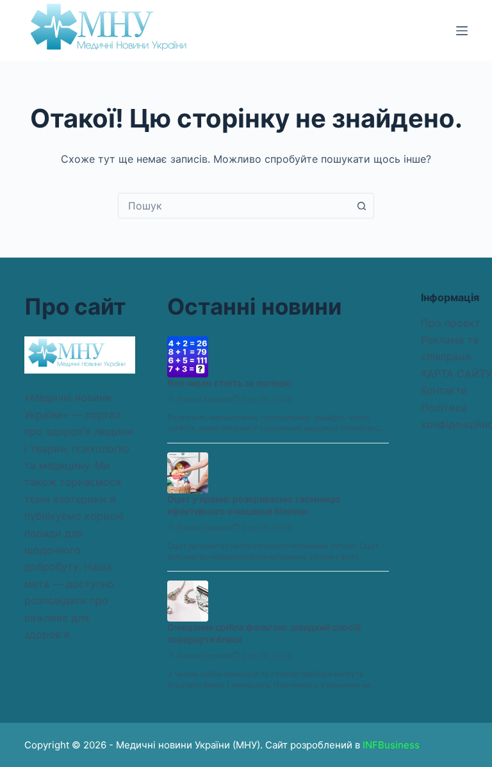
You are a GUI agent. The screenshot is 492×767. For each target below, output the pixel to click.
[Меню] (462, 31)
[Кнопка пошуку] (361, 206)
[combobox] (234, 206)
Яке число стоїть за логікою (229, 382)
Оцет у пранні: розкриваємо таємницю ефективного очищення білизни (254, 504)
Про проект (450, 323)
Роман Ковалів (205, 399)
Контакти (444, 390)
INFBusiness (391, 745)
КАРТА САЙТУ (456, 373)
